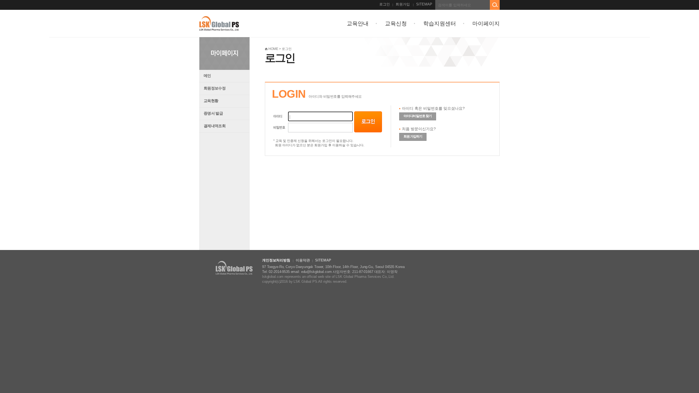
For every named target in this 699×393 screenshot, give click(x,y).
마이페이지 (486, 23)
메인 (207, 75)
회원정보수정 (215, 88)
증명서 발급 (213, 113)
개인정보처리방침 (276, 260)
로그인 (384, 4)
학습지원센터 (439, 23)
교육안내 (358, 23)
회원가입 (403, 4)
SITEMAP (424, 4)
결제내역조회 (215, 126)
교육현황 (211, 101)
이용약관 (303, 260)
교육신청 (396, 23)
